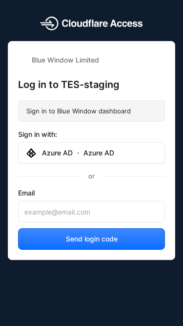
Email (26, 193)
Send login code (92, 239)
